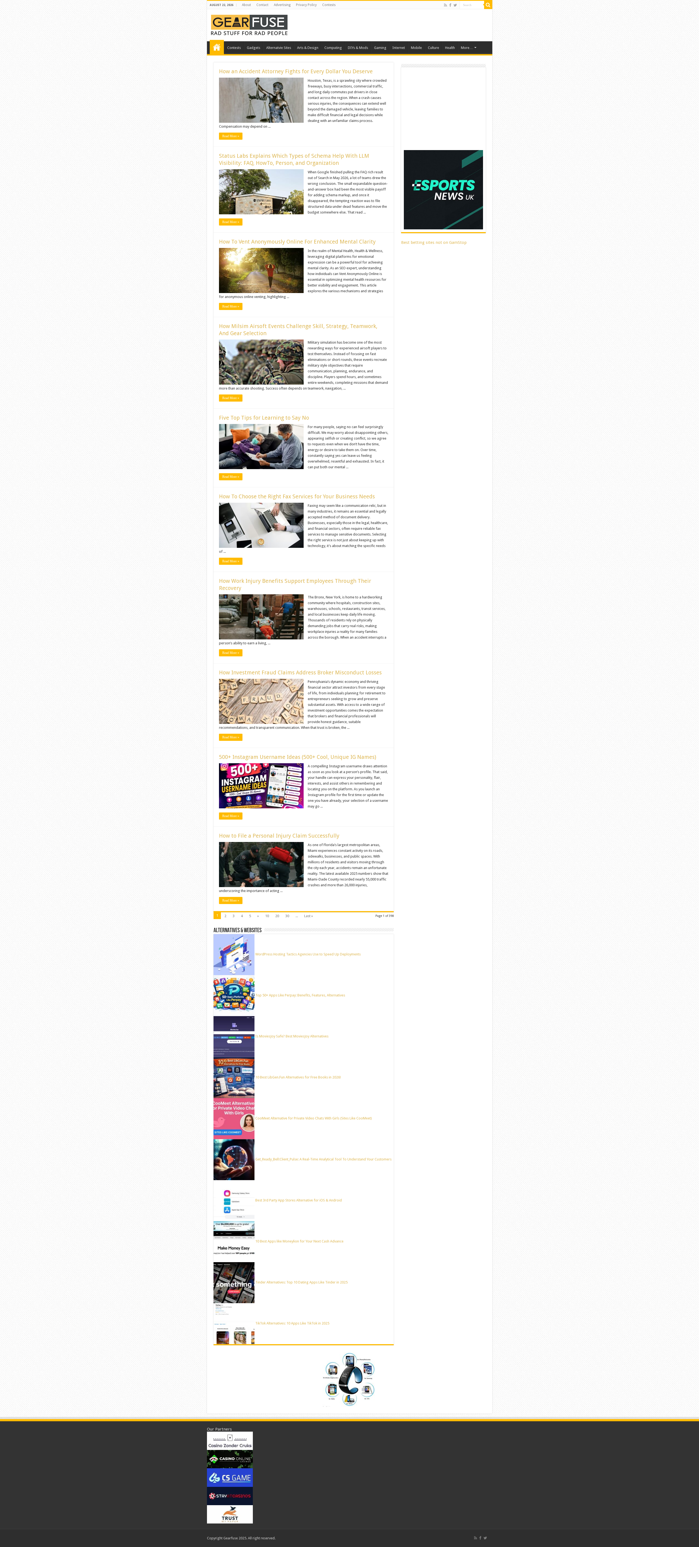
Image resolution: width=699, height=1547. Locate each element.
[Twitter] (455, 5)
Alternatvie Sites (278, 48)
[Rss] (445, 5)
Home (217, 47)
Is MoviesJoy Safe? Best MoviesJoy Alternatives (291, 1036)
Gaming (380, 48)
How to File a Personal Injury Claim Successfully (279, 835)
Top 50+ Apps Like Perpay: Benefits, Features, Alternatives (300, 995)
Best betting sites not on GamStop (434, 242)
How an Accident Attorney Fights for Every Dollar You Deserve (296, 71)
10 (267, 916)
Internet (398, 48)
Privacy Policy (306, 5)
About (246, 5)
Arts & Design (307, 48)
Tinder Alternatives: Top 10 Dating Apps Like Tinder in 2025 (301, 1282)
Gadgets (253, 48)
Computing (333, 48)
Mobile (416, 48)
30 (287, 916)
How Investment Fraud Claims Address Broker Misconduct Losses (300, 672)
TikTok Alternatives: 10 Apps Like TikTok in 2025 (292, 1323)
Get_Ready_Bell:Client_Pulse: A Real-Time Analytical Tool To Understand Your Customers (323, 1159)
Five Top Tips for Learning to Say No (264, 417)
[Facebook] (450, 5)
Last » (308, 916)
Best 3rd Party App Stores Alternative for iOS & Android (298, 1200)
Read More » (230, 136)
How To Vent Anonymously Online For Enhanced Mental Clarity (297, 241)
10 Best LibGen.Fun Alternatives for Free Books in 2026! (298, 1077)
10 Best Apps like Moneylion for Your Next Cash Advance (299, 1241)
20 (277, 916)
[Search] (488, 5)
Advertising (282, 5)
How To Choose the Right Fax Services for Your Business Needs (297, 496)
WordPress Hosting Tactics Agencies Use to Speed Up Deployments (308, 954)
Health (450, 48)
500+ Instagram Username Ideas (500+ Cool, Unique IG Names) (298, 757)
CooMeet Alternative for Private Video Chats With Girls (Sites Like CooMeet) (313, 1118)
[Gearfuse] (249, 24)
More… (467, 48)
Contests (329, 5)
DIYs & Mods (358, 48)
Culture (433, 48)
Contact (262, 5)
